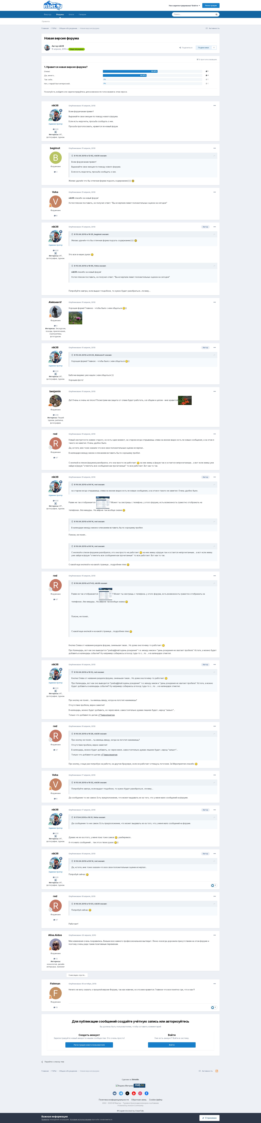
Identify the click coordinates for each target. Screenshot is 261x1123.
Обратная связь (139, 1100)
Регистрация (211, 5)
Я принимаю (210, 1118)
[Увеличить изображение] (133, 181)
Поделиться (186, 47)
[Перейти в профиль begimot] (55, 158)
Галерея (82, 14)
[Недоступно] (75, 318)
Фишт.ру (47, 14)
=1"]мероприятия (106, 715)
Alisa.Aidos (55, 935)
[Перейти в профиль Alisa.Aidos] (55, 945)
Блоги (71, 14)
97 (56, 457)
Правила (46, 21)
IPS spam (121, 1111)
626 (56, 129)
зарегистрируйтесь (76, 92)
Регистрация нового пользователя (89, 1045)
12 (56, 959)
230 (56, 415)
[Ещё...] (214, 105)
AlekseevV (55, 302)
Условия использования (80, 1119)
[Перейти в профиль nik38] (47, 48)
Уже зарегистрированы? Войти (184, 5)
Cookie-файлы (155, 1100)
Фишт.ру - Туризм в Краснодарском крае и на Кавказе (136, 1103)
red (55, 433)
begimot (55, 148)
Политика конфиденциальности (114, 1100)
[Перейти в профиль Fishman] (55, 993)
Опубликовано (82, 106)
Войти (172, 1045)
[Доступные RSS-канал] (217, 1071)
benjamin (55, 391)
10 (56, 1007)
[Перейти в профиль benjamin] (55, 401)
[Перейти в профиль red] (55, 443)
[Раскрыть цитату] (72, 156)
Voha (55, 192)
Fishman (55, 983)
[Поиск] (217, 14)
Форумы (60, 14)
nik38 (61, 46)
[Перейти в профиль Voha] (55, 201)
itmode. (135, 1079)
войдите (60, 92)
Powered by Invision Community (130, 1106)
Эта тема (206, 14)
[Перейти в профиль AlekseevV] (55, 312)
